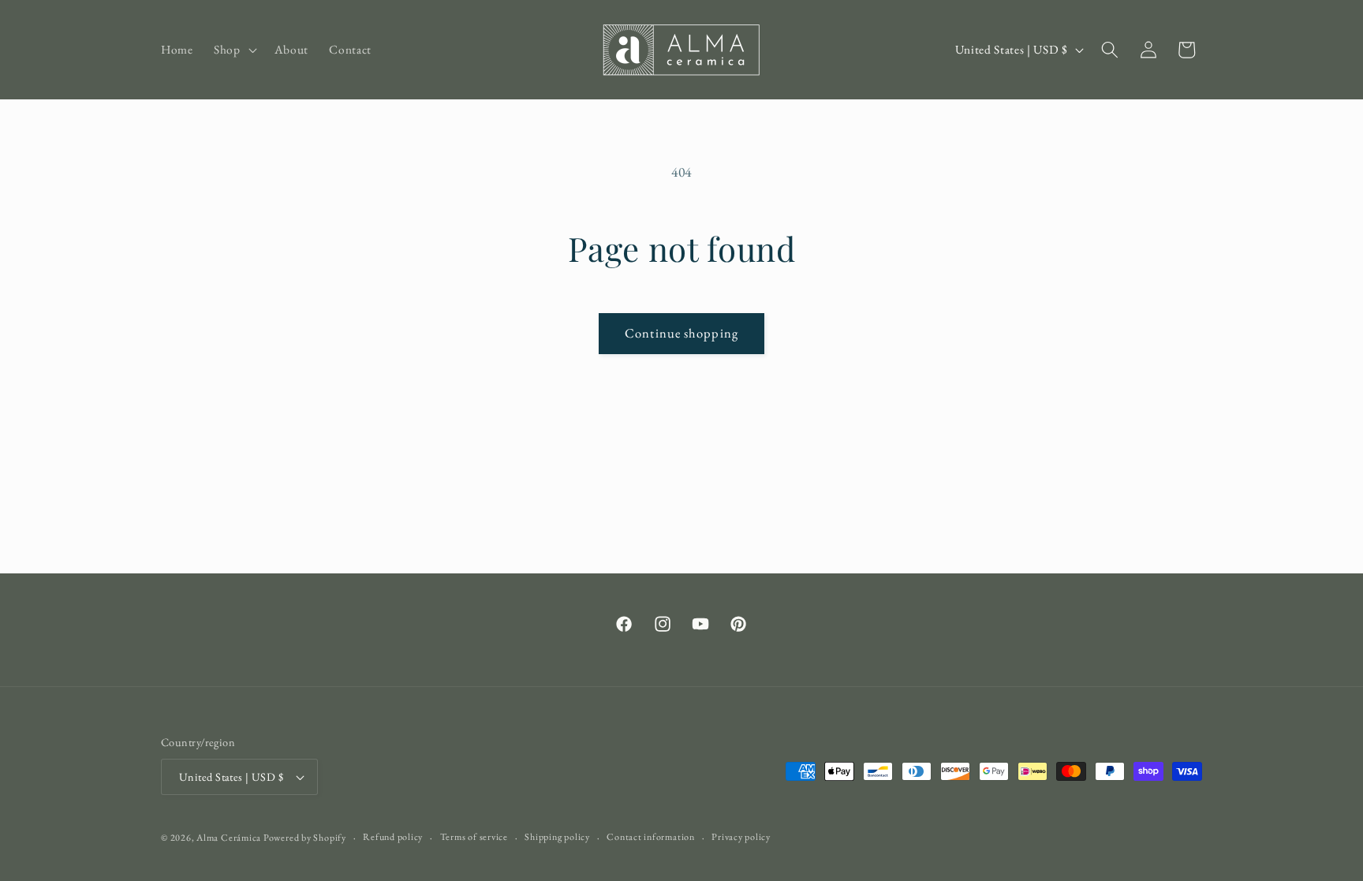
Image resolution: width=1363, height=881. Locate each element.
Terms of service (474, 837)
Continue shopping (681, 333)
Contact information (651, 837)
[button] (234, 50)
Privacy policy (741, 837)
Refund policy (393, 837)
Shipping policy (557, 837)
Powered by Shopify (304, 837)
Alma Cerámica (229, 837)
